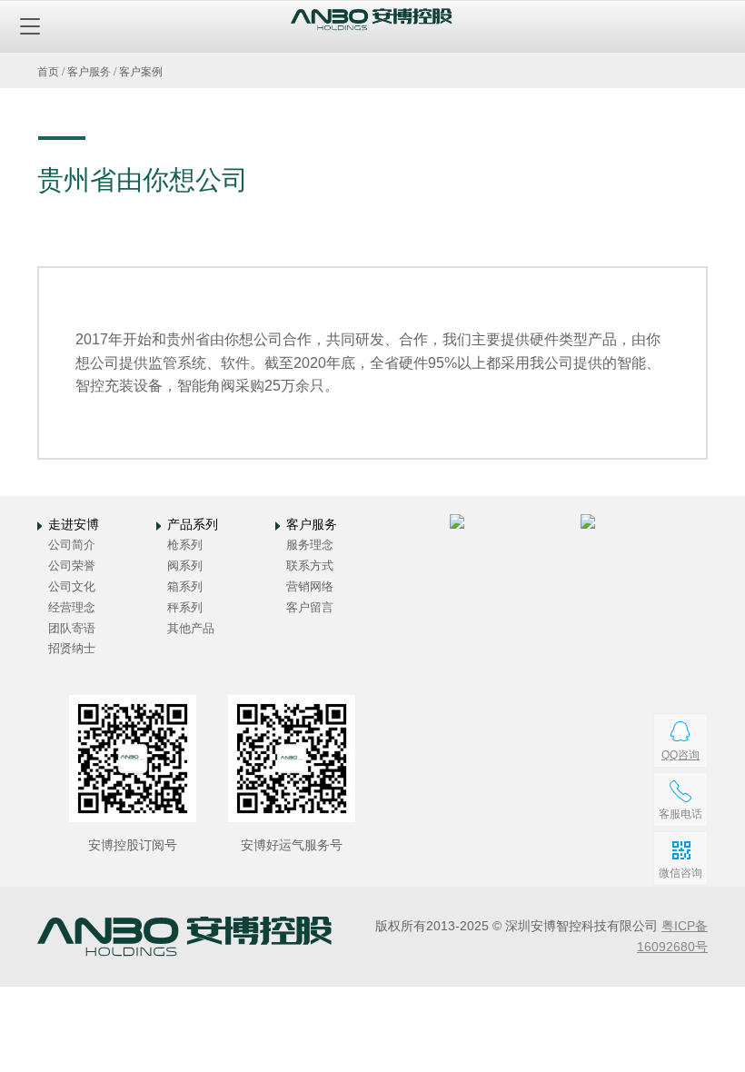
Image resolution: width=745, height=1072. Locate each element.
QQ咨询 (680, 755)
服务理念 (309, 544)
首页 (48, 71)
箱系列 (185, 586)
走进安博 (73, 524)
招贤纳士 (71, 648)
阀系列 (185, 565)
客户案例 (141, 71)
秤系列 (185, 607)
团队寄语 (71, 628)
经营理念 (71, 607)
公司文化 (71, 586)
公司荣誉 (71, 565)
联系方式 (309, 565)
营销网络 (309, 586)
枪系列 (185, 544)
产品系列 (192, 524)
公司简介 (71, 544)
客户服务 (89, 71)
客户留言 (309, 607)
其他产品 (190, 628)
